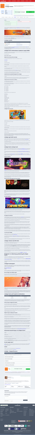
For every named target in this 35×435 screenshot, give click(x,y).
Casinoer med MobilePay (19, 411)
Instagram (21, 252)
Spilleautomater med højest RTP (13, 412)
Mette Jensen (8, 384)
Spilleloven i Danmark (1, 411)
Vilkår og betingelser (1, 413)
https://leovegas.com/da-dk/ (19, 45)
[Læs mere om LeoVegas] (2, 6)
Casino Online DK (1, 2)
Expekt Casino (14, 349)
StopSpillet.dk (15, 15)
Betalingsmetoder (12, 411)
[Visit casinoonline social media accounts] (33, 405)
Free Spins (25, 415)
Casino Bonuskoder (31, 414)
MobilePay (27, 258)
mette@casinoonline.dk (7, 379)
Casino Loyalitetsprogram (31, 409)
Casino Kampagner (31, 415)
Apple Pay (29, 258)
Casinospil (25, 414)
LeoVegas (9, 368)
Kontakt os (1, 420)
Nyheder (6, 411)
